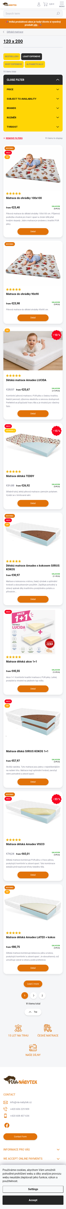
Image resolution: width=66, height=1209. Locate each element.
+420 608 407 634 (19, 1115)
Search (58, 13)
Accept (33, 1200)
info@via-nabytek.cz (21, 1102)
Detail (33, 231)
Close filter (15, 79)
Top (35, 1012)
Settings (33, 1189)
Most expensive (13, 64)
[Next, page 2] (33, 995)
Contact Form (20, 1136)
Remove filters (14, 138)
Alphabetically (34, 64)
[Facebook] (6, 1125)
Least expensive (31, 56)
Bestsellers (11, 56)
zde (35, 25)
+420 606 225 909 (19, 1109)
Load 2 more (33, 984)
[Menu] (62, 4)
